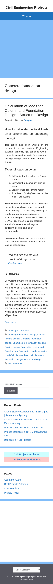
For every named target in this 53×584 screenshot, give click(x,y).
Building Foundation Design (22, 334)
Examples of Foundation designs (29, 343)
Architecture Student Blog (26, 459)
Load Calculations (14, 355)
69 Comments (15, 363)
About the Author (13, 479)
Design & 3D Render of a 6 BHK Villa (24, 427)
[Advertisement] (26, 48)
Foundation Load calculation (33, 351)
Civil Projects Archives (26, 454)
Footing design (12, 347)
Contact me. (15, 263)
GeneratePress (26, 579)
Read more (10, 322)
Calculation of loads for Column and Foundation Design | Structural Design (26, 110)
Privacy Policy (11, 492)
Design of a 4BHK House (17, 440)
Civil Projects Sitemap (16, 484)
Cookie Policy (11, 488)
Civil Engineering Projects (26, 7)
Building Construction (19, 330)
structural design (32, 359)
